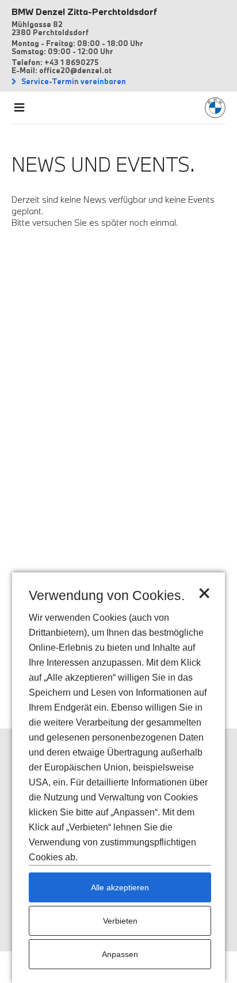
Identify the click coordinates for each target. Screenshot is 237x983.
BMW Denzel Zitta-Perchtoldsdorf (84, 11)
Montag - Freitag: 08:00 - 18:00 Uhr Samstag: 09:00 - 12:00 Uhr (77, 47)
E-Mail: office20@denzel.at (62, 70)
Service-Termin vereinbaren (73, 81)
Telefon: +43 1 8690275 (55, 62)
